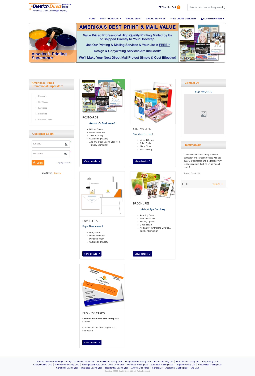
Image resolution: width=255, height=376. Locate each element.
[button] (66, 153)
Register (57, 173)
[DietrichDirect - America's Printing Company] (50, 7)
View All (216, 184)
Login (39, 162)
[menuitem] (92, 19)
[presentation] (204, 114)
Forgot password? (64, 163)
